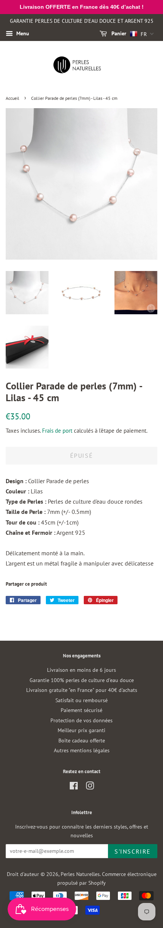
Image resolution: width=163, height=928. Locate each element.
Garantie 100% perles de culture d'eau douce (82, 680)
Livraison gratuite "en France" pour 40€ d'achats (81, 690)
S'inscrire (132, 851)
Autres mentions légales (82, 750)
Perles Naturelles (80, 874)
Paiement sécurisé (81, 710)
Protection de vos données (81, 720)
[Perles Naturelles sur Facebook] (73, 787)
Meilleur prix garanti (81, 730)
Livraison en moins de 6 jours (81, 669)
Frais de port (57, 430)
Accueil (12, 98)
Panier (118, 33)
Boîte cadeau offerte (81, 740)
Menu (22, 33)
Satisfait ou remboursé (81, 700)
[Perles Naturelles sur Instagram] (90, 787)
